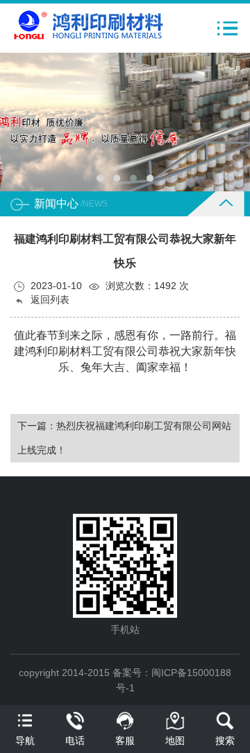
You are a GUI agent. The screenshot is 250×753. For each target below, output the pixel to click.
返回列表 (48, 299)
